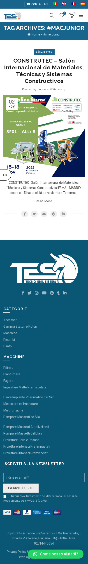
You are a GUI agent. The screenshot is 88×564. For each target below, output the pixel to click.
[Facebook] (24, 214)
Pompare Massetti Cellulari (22, 433)
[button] (55, 554)
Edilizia (40, 51)
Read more (44, 201)
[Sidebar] (5, 175)
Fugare (8, 381)
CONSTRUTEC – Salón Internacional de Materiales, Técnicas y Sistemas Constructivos (44, 70)
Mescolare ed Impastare (20, 404)
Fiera (49, 51)
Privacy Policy (16, 552)
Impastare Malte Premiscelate (24, 387)
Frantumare (11, 374)
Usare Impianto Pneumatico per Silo (28, 397)
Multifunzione (13, 410)
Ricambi (9, 339)
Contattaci (39, 4)
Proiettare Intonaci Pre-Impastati (26, 446)
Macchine (10, 333)
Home (36, 34)
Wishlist (64, 13)
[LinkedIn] (63, 214)
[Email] (44, 214)
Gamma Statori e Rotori (20, 326)
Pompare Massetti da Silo (21, 417)
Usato (7, 346)
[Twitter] (34, 214)
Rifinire (8, 367)
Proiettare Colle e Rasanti (21, 440)
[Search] (52, 15)
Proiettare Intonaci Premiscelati (25, 453)
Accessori (10, 320)
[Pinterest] (53, 214)
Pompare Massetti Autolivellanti (26, 427)
